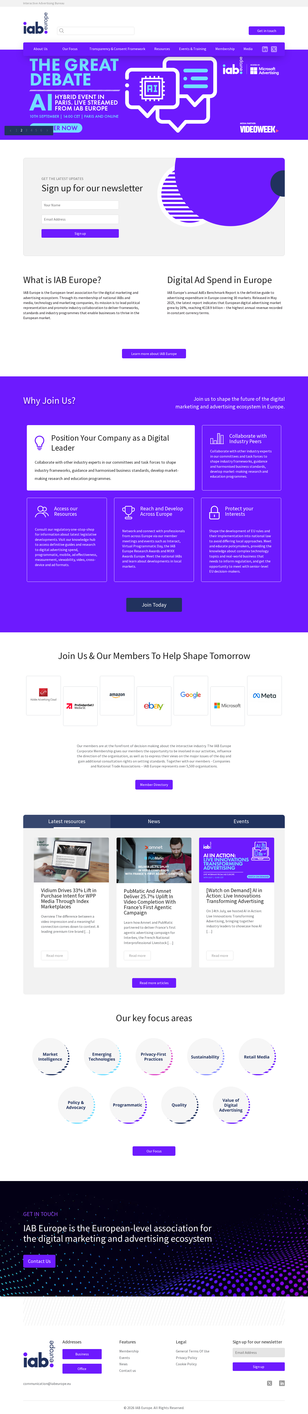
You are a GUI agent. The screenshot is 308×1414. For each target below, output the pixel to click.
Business (82, 1354)
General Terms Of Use (192, 1351)
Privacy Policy (186, 1357)
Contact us (127, 1370)
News (123, 1364)
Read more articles (154, 983)
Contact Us (39, 1261)
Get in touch (266, 30)
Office (82, 1368)
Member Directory (154, 784)
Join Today (154, 604)
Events (124, 1357)
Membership (129, 1351)
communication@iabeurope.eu (47, 1383)
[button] (40, 48)
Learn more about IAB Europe (154, 353)
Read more (54, 955)
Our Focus (154, 1151)
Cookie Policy (186, 1364)
